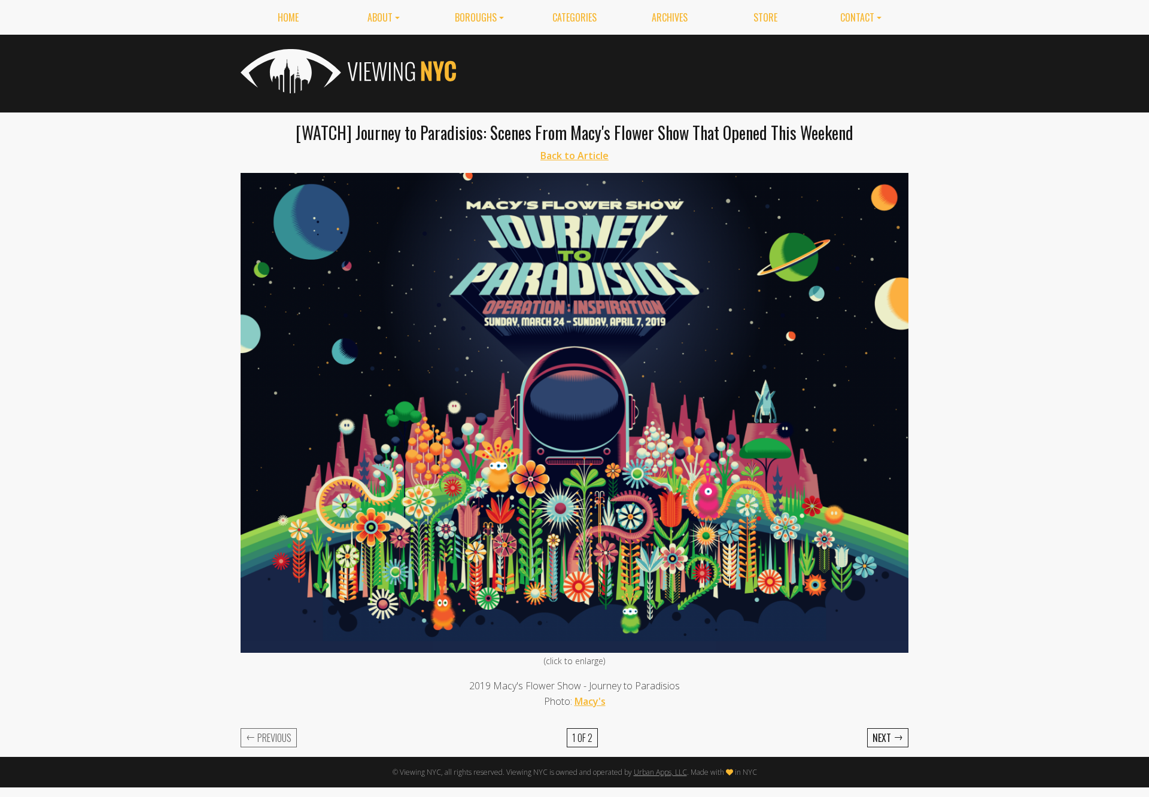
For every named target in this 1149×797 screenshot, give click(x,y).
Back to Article (574, 155)
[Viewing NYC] (347, 71)
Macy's (590, 701)
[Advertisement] (690, 71)
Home (288, 17)
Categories (574, 17)
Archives (670, 17)
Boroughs (476, 17)
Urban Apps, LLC (660, 772)
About (380, 17)
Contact (857, 17)
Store (765, 17)
